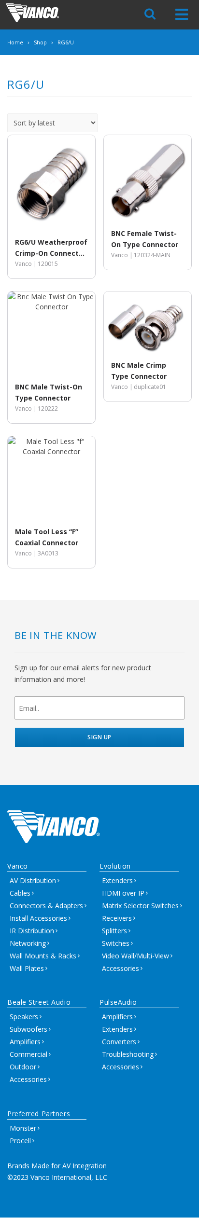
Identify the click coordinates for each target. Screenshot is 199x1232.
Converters (119, 1041)
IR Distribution (32, 930)
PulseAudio (118, 1002)
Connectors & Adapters (46, 905)
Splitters (114, 930)
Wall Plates (27, 968)
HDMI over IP (123, 893)
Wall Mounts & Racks (43, 955)
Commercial (28, 1054)
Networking (28, 943)
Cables (20, 893)
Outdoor (23, 1066)
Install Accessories (38, 918)
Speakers (24, 1016)
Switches (115, 943)
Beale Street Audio (39, 1002)
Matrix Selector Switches (140, 905)
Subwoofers (28, 1029)
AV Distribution (33, 880)
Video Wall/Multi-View (135, 955)
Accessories (120, 968)
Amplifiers (25, 1041)
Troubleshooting (128, 1054)
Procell (20, 1140)
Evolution (115, 866)
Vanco (17, 866)
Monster (23, 1128)
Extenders (117, 880)
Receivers (117, 918)
